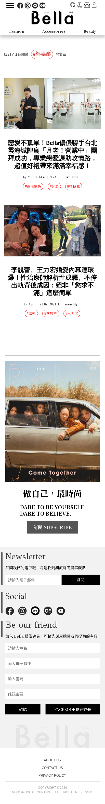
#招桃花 (73, 186)
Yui (30, 177)
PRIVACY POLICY (52, 775)
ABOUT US (52, 760)
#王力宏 (71, 313)
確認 (23, 709)
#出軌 (31, 313)
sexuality (71, 177)
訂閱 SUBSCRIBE (52, 527)
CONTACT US (52, 768)
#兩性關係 (33, 186)
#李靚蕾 (50, 313)
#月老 (54, 186)
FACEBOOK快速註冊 (72, 709)
